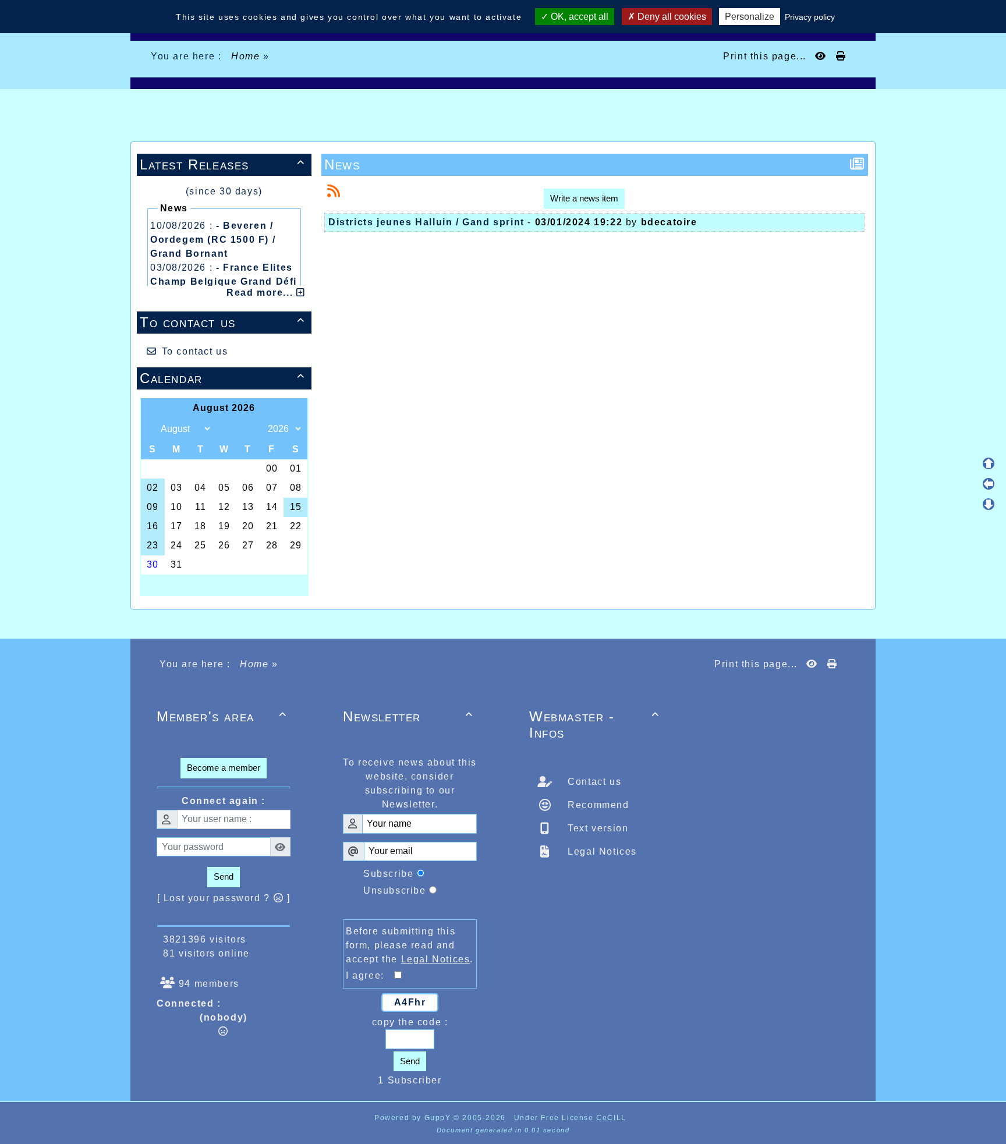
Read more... (261, 292)
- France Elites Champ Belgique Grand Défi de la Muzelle (223, 281)
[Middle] (988, 484)
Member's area (222, 716)
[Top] (988, 463)
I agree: (370, 975)
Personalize (749, 17)
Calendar (222, 378)
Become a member (223, 768)
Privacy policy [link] (810, 17)
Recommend (597, 805)
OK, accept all (578, 17)
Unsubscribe (394, 890)
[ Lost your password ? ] (224, 898)
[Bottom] (988, 504)
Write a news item (584, 198)
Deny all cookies (670, 17)
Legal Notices (601, 851)
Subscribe (388, 874)
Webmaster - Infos (594, 725)
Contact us (593, 782)
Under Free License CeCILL (571, 1118)
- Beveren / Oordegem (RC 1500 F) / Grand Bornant (212, 239)
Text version (597, 828)
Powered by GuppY (414, 1118)
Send (223, 876)
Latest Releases (222, 164)
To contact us (222, 322)
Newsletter (408, 716)
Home (246, 56)
